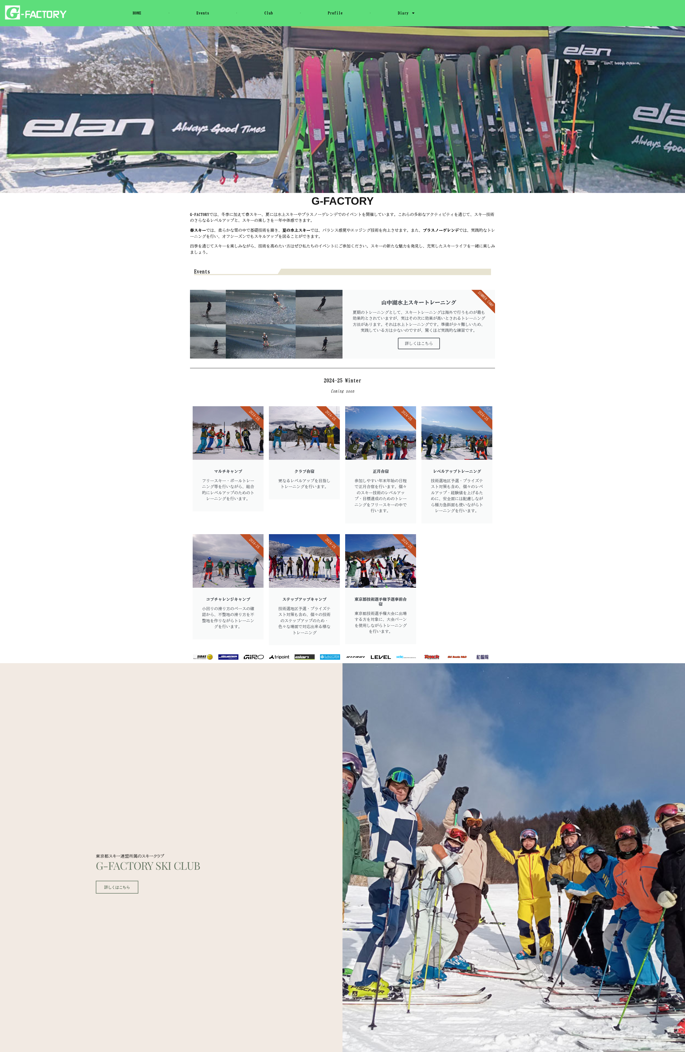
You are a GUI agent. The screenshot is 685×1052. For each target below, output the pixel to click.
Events (202, 13)
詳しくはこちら (419, 343)
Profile (335, 13)
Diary (403, 13)
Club (268, 13)
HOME (137, 13)
